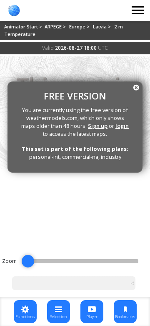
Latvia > (102, 26)
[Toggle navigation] (138, 10)
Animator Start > (23, 26)
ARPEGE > (56, 26)
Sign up (98, 126)
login (122, 126)
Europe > (80, 26)
